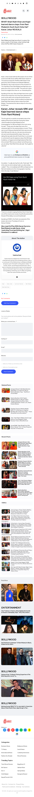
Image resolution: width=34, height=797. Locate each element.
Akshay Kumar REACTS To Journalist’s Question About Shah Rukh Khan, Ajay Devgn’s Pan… (16, 707)
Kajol (3, 284)
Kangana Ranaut (22, 774)
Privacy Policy (20, 784)
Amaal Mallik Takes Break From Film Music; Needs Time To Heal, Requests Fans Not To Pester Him (21, 427)
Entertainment (11, 50)
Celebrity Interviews (23, 752)
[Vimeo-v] (21, 730)
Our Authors (26, 787)
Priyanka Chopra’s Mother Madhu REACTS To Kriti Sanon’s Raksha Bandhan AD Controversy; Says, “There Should (25, 464)
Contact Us (11, 784)
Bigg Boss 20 (21, 764)
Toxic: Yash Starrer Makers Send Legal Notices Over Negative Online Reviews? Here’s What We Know (21, 419)
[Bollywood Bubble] (7, 11)
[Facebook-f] (4, 730)
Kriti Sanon (4, 767)
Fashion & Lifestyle (6, 756)
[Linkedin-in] (25, 730)
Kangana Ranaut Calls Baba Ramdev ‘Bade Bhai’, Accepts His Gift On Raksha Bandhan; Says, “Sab (25, 444)
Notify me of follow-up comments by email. (12, 363)
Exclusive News (5, 746)
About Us (4, 784)
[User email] (17, 277)
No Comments (18, 34)
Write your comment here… (9, 321)
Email (3, 347)
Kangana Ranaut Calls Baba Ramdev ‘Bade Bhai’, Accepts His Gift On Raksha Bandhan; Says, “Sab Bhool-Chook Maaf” (20, 391)
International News (6, 752)
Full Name (4, 339)
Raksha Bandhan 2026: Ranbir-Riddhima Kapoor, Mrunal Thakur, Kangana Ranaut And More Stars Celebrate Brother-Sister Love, (25, 455)
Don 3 (3, 771)
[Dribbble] (29, 730)
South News (20, 749)
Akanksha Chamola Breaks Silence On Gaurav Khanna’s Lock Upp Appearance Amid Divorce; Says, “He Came (25, 473)
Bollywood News (22, 746)
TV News (4, 749)
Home (3, 50)
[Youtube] (13, 730)
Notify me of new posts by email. (10, 367)
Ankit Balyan (4, 774)
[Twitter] (17, 730)
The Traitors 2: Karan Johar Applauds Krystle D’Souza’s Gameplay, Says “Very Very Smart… (15, 611)
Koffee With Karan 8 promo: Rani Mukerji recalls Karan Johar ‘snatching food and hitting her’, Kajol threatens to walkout (16, 229)
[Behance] (17, 734)
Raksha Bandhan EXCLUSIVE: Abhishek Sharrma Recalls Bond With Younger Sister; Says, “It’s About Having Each (25, 492)
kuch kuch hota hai (19, 284)
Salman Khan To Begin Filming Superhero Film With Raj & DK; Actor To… (15, 675)
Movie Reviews (21, 756)
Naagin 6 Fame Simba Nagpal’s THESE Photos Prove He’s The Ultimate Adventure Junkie (21, 564)
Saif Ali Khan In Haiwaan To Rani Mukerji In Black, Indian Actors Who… (16, 643)
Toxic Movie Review (7, 764)
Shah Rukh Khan (5, 287)
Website (3, 355)
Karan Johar (9, 284)
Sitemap (18, 787)
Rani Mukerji (28, 284)
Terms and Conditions (8, 787)
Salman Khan (21, 767)
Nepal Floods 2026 (7, 777)
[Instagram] (8, 730)
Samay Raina (21, 771)
